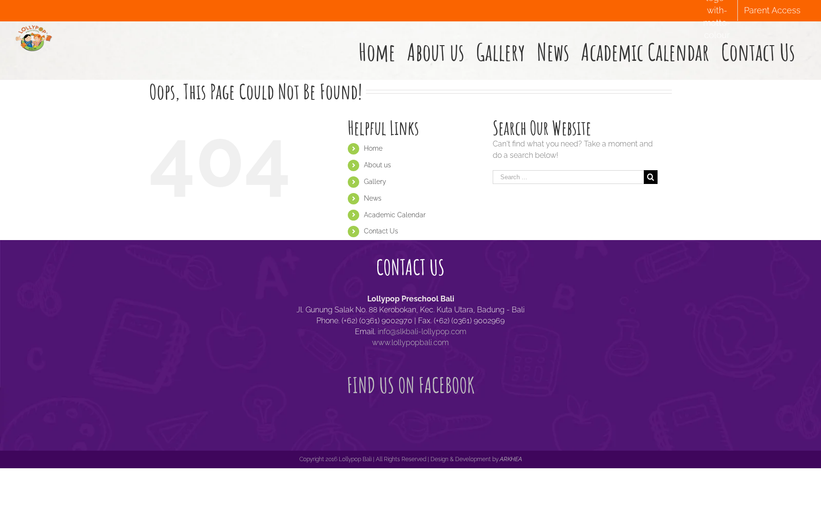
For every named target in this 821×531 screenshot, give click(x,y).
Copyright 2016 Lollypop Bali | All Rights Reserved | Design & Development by (399, 459)
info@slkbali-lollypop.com (422, 331)
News (373, 198)
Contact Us (381, 231)
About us (377, 165)
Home (373, 148)
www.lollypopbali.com (410, 342)
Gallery (375, 181)
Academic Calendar (395, 215)
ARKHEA (511, 459)
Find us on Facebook (411, 384)
